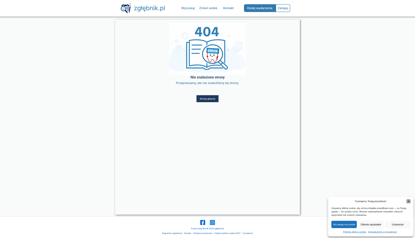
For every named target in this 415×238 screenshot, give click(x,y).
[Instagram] (212, 222)
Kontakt (187, 233)
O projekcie (247, 233)
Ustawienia (397, 224)
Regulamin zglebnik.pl (172, 233)
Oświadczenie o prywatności (382, 232)
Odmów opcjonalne (371, 224)
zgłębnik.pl (149, 8)
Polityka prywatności (203, 233)
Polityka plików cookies (354, 232)
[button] (408, 201)
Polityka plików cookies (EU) (227, 233)
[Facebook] (203, 222)
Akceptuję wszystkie (344, 224)
